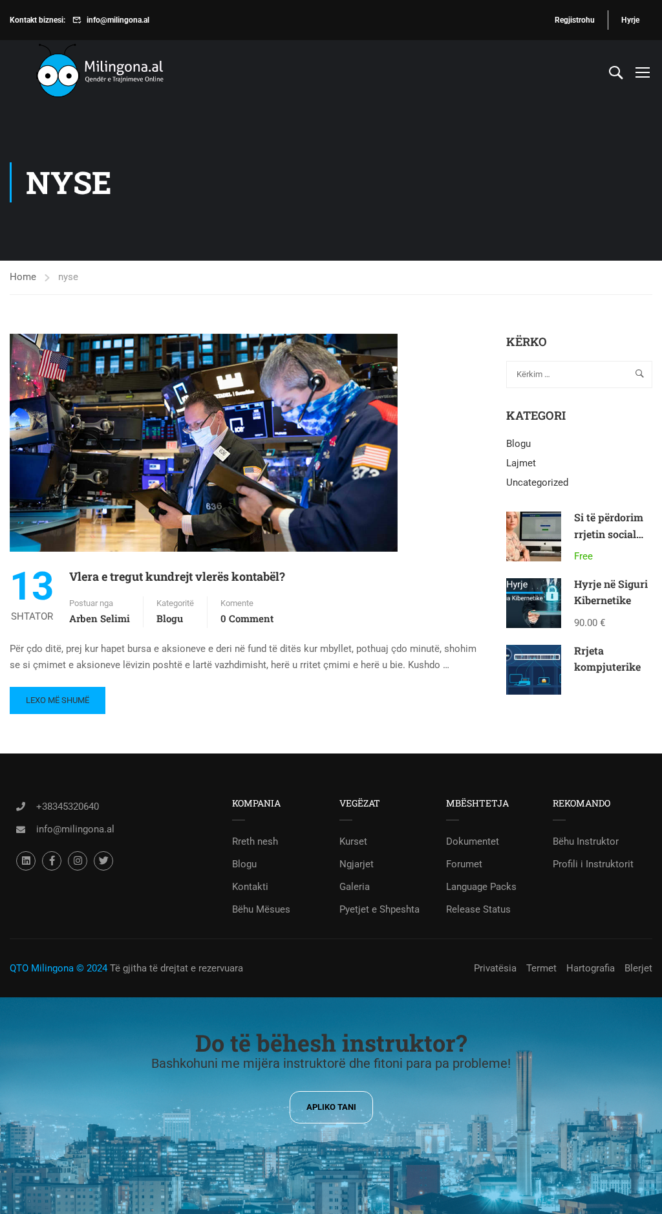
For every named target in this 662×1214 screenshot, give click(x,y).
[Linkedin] (26, 861)
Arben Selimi (99, 618)
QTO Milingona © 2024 (58, 968)
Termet (541, 968)
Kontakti (250, 887)
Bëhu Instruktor (586, 841)
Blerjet (638, 968)
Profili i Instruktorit (593, 864)
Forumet (464, 864)
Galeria (354, 887)
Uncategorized (537, 482)
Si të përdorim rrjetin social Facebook (608, 533)
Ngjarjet (356, 864)
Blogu (169, 618)
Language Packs (481, 887)
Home (23, 277)
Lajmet (521, 463)
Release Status (478, 909)
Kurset (353, 841)
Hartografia (590, 968)
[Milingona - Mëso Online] (120, 72)
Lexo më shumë (57, 696)
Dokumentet (472, 841)
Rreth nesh (255, 841)
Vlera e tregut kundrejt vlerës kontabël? (177, 576)
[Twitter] (103, 861)
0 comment (246, 618)
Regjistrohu (575, 20)
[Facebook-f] (51, 861)
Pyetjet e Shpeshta (379, 909)
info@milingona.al (118, 20)
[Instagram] (77, 861)
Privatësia (495, 968)
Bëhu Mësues (261, 909)
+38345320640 (67, 806)
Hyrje (630, 20)
